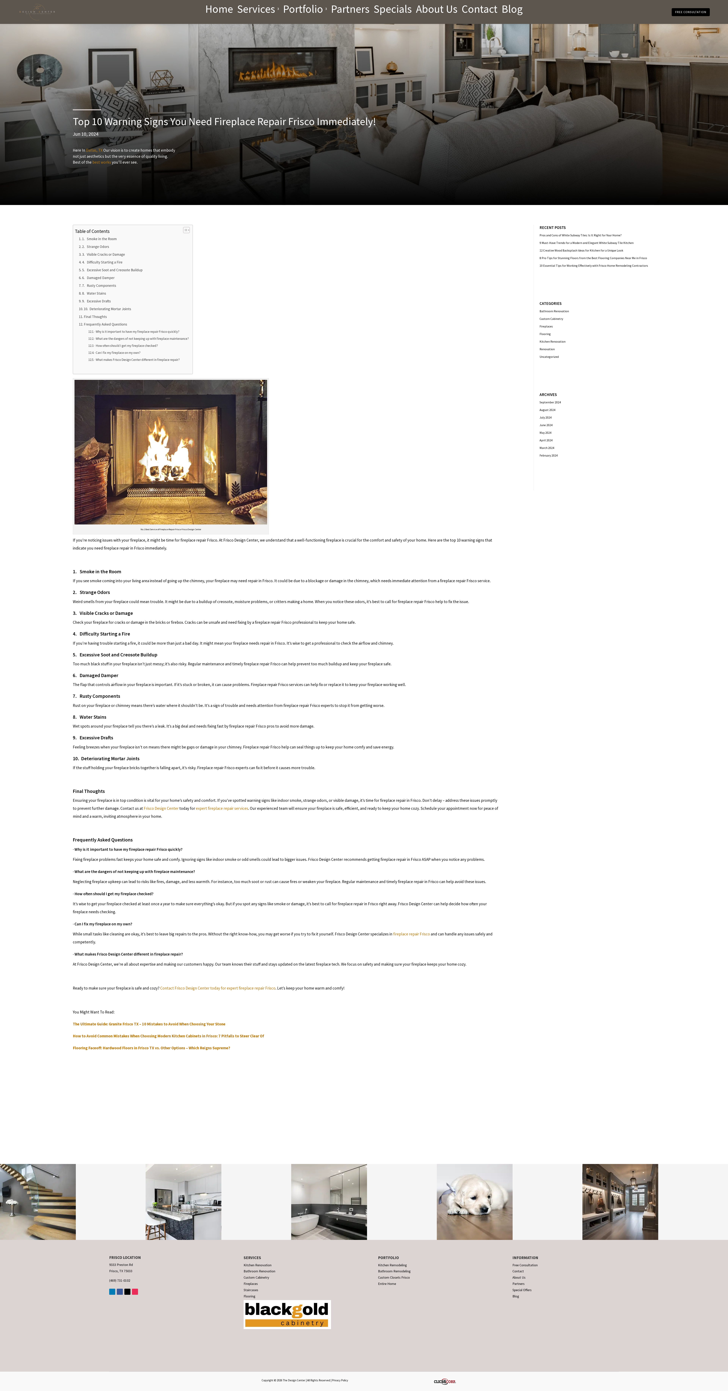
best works (101, 162)
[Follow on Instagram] (135, 1292)
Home (219, 10)
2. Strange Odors (95, 246)
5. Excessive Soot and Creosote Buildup (112, 270)
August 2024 (547, 410)
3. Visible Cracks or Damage (103, 254)
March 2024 (547, 448)
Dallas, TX (94, 150)
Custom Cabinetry (551, 319)
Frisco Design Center (161, 808)
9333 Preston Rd (121, 1264)
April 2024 (546, 440)
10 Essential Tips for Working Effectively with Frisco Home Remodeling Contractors (594, 265)
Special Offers (522, 1290)
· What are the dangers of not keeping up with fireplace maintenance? (142, 339)
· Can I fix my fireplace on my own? (117, 353)
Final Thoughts (95, 316)
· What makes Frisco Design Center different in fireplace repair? (137, 360)
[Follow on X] (127, 1292)
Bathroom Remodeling (394, 1271)
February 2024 (549, 455)
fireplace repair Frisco (411, 934)
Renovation (547, 349)
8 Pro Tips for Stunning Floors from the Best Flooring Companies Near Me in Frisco (593, 258)
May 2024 (545, 432)
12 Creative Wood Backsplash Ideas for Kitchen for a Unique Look (581, 250)
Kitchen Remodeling (392, 1265)
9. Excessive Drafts (96, 301)
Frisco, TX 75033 (120, 1271)
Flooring (545, 334)
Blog (512, 10)
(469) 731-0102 (119, 1280)
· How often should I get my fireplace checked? (126, 346)
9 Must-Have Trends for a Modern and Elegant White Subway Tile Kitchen (587, 243)
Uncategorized (549, 357)
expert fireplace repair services (222, 808)
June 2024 (546, 425)
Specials (393, 10)
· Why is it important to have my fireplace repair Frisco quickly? (137, 332)
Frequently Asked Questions (105, 324)
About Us (436, 10)
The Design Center (294, 1380)
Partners (350, 10)
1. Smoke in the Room (99, 239)
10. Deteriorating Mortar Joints (107, 309)
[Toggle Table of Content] (184, 230)
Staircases (251, 1290)
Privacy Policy (340, 1380)
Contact (479, 10)
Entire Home (387, 1283)
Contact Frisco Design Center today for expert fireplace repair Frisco (217, 988)
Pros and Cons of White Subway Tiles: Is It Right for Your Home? (581, 235)
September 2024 (550, 402)
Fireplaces (546, 326)
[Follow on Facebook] (120, 1292)
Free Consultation (690, 12)
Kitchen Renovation (553, 341)
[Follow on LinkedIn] (112, 1292)
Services (256, 10)
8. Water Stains (94, 293)
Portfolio (303, 10)
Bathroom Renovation (554, 311)
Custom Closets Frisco (394, 1277)
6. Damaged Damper (98, 277)
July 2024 (545, 417)
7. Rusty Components (99, 285)
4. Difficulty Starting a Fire (102, 262)
